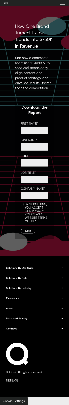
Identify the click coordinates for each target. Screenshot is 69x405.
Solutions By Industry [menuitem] (18, 288)
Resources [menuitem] (12, 298)
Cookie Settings (14, 401)
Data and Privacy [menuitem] (16, 318)
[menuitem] (34, 331)
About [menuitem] (10, 308)
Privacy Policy (34, 212)
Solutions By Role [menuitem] (16, 278)
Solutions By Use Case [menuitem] (19, 268)
